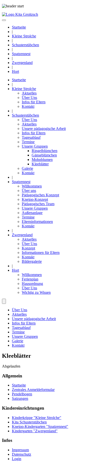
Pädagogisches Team (38, 204)
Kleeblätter (40, 164)
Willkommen (32, 186)
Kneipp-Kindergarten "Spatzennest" (40, 426)
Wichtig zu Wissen (36, 292)
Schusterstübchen (25, 45)
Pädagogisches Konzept (40, 195)
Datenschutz (21, 454)
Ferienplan (30, 279)
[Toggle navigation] (4, 20)
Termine (28, 142)
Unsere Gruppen (35, 146)
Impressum (20, 450)
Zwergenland (22, 63)
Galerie (27, 168)
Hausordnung (32, 283)
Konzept (28, 248)
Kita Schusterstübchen (29, 422)
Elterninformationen (37, 221)
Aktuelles (29, 93)
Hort (15, 71)
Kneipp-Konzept (35, 199)
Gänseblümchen (44, 155)
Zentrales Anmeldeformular (33, 390)
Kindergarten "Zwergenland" (35, 431)
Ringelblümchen (44, 151)
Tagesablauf (31, 137)
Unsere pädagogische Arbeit (44, 128)
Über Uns (29, 97)
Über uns (29, 190)
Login (16, 459)
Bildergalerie (32, 261)
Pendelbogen (22, 394)
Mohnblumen (42, 159)
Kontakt (28, 106)
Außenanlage (32, 213)
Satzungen (20, 398)
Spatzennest (21, 54)
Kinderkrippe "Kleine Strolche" (36, 418)
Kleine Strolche (24, 36)
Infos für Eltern (33, 102)
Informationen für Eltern (41, 252)
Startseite (19, 27)
